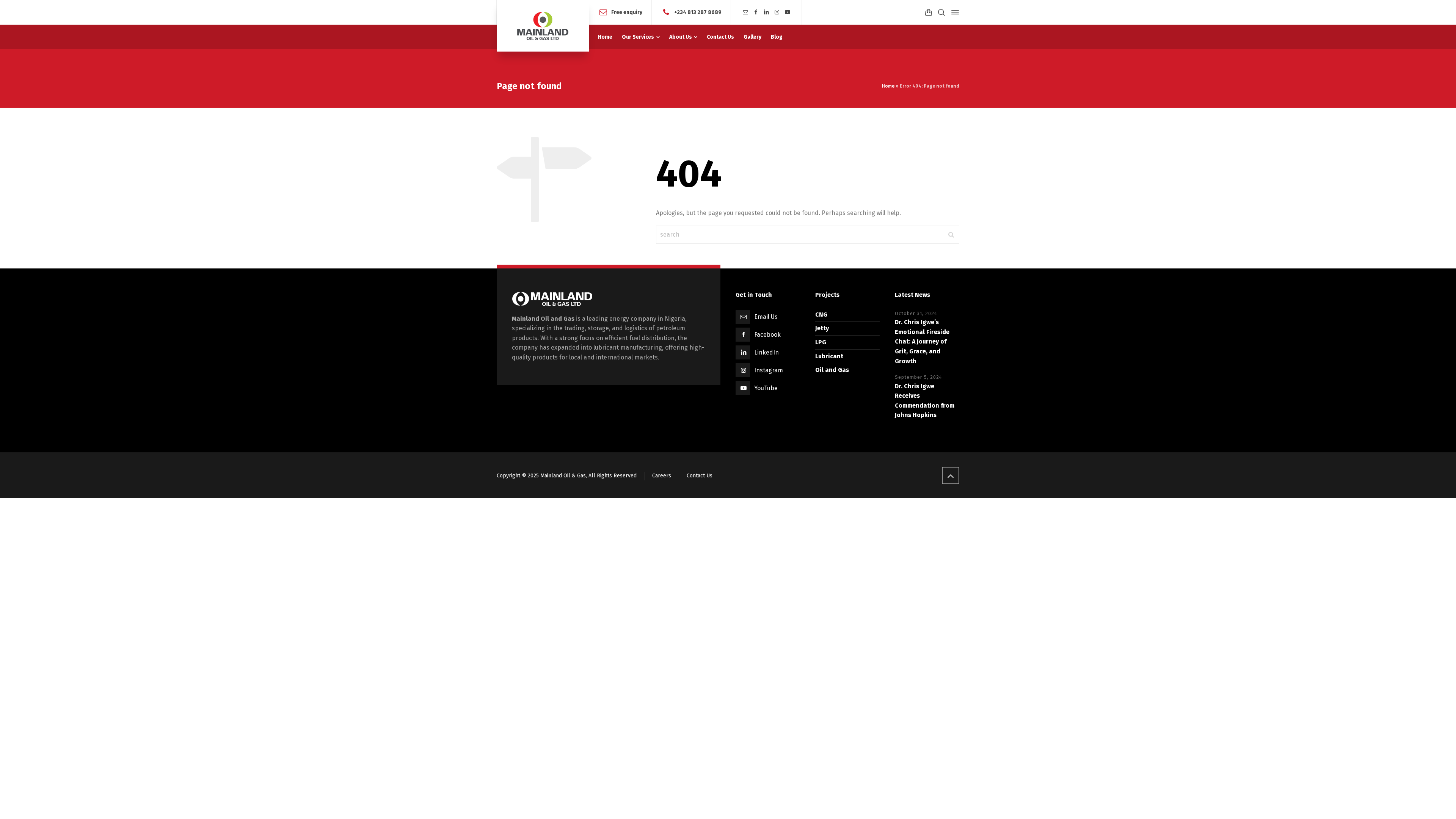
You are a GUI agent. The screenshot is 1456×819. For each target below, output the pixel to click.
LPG (820, 342)
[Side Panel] (953, 12)
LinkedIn (766, 352)
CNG (821, 314)
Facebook (767, 334)
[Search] (941, 12)
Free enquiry (626, 12)
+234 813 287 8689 (698, 12)
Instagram (768, 370)
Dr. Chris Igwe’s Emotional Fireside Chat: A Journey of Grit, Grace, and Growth (922, 341)
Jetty (822, 328)
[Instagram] (777, 12)
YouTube (766, 388)
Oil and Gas (832, 369)
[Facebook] (756, 12)
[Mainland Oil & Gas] (543, 26)
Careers (661, 475)
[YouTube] (787, 12)
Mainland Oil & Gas (563, 475)
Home (888, 86)
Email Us (766, 316)
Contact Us (699, 475)
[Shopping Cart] (928, 12)
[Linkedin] (766, 12)
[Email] (745, 12)
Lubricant (829, 356)
